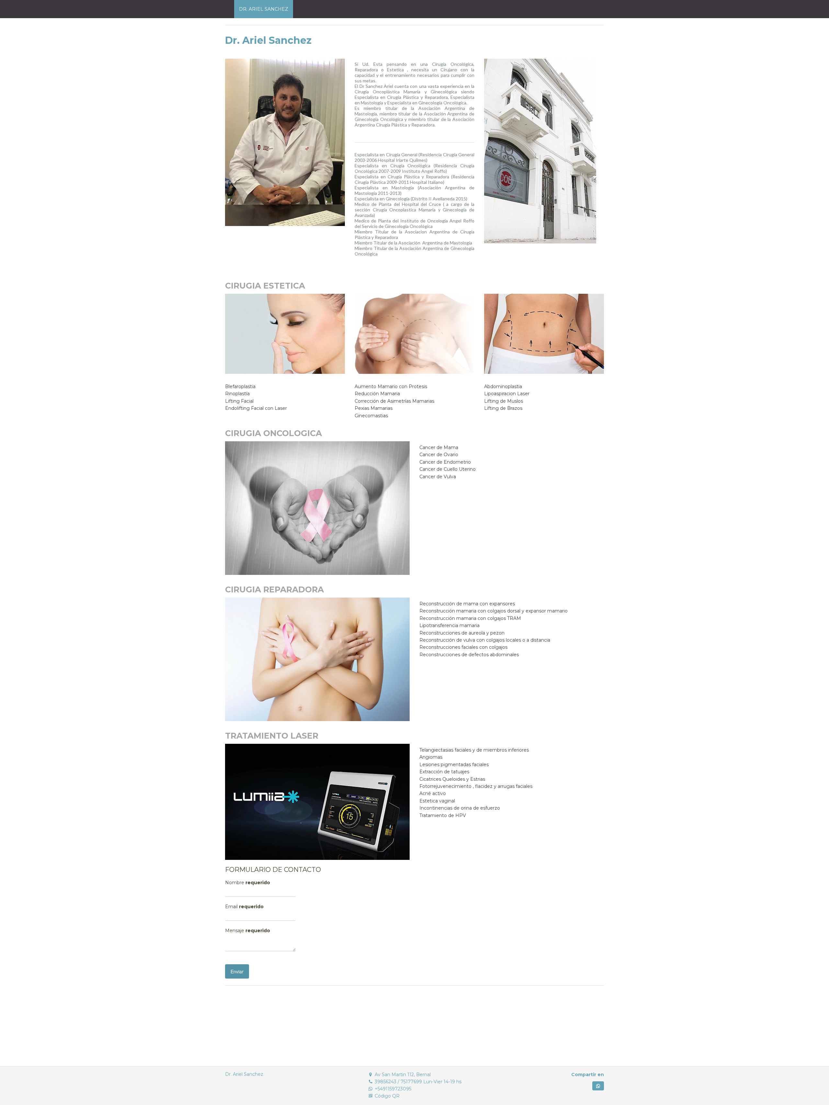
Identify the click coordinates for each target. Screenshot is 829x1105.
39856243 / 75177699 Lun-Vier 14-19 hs (418, 1082)
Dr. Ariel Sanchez (244, 1074)
